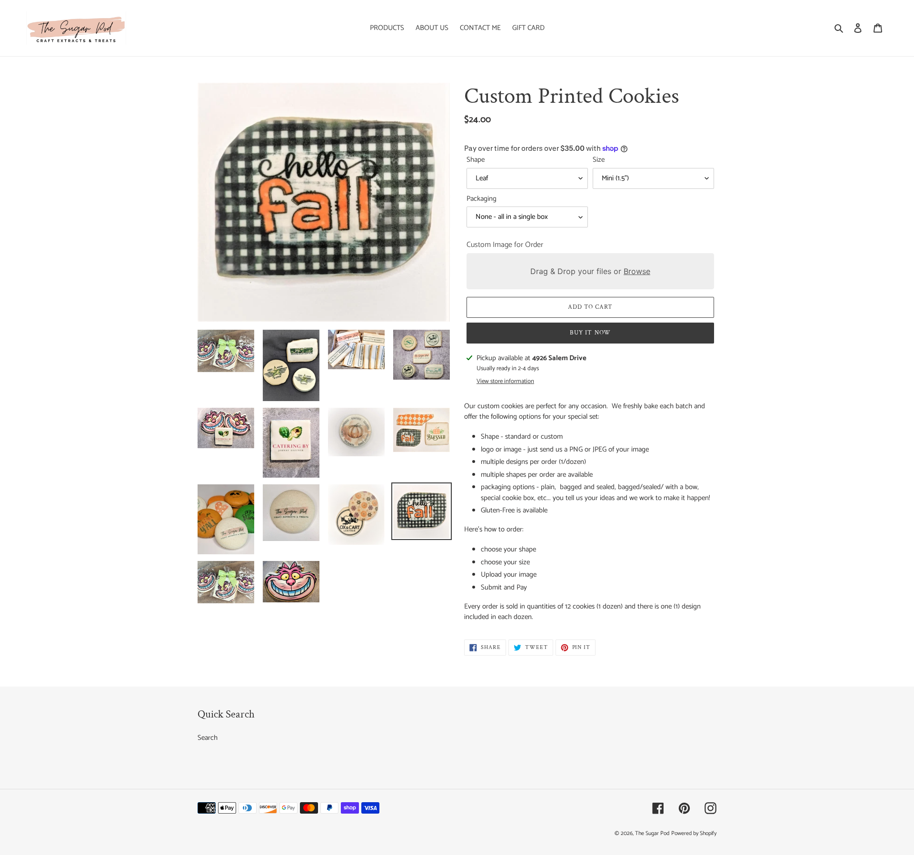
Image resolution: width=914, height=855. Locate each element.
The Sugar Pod (652, 833)
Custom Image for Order (505, 245)
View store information (505, 381)
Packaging (482, 199)
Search (208, 738)
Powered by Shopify (693, 833)
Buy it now (590, 333)
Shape (476, 160)
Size (599, 160)
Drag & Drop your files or (590, 271)
